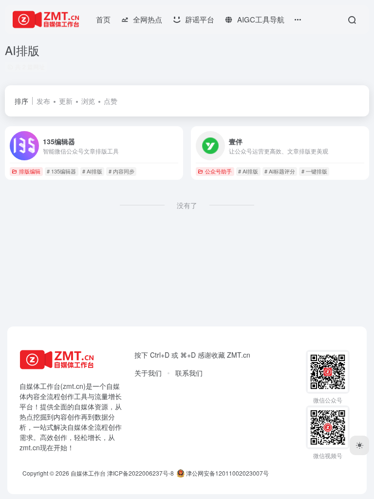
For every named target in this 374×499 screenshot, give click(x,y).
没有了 (187, 205)
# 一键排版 (314, 171)
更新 (66, 101)
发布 (43, 101)
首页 (103, 19)
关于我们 (148, 373)
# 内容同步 (121, 171)
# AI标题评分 (279, 171)
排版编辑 (29, 171)
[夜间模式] (359, 445)
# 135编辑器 (61, 171)
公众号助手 (218, 171)
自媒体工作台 (88, 473)
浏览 (88, 101)
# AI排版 (92, 171)
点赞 (110, 101)
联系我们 (189, 373)
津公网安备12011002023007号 (227, 473)
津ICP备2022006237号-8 (140, 473)
